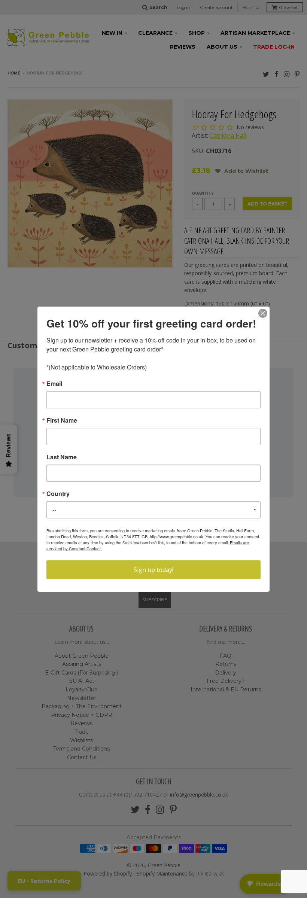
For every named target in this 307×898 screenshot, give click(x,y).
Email (54, 384)
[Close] (262, 313)
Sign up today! (153, 570)
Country (58, 494)
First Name (61, 420)
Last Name (61, 457)
